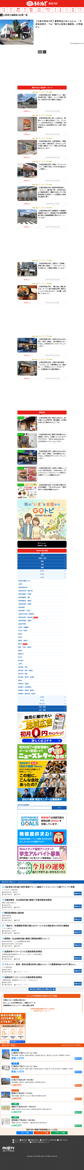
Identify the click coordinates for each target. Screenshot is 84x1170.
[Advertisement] (42, 70)
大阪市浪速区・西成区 (24, 620)
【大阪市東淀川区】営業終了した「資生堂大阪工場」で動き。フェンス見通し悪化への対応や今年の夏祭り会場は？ (52, 97)
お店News (39, 10)
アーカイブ (80, 10)
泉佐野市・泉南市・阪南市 (26, 690)
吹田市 (20, 634)
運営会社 (24, 1140)
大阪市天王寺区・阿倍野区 (26, 614)
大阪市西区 (21, 607)
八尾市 (20, 664)
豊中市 (22, 644)
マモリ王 (3, 10)
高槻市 (20, 650)
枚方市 (20, 657)
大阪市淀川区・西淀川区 (25, 591)
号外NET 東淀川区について (40, 1142)
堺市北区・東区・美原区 (25, 670)
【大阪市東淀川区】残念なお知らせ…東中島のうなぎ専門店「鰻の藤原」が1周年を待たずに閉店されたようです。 (52, 420)
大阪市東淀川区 (22, 587)
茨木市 (20, 637)
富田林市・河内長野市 (24, 687)
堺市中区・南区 (22, 674)
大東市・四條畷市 (23, 627)
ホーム (16, 1140)
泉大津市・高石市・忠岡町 (26, 677)
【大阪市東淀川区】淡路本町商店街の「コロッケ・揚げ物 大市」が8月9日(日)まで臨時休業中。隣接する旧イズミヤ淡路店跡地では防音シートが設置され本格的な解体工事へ (52, 192)
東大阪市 (20, 660)
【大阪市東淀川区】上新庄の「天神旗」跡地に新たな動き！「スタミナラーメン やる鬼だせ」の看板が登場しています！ (52, 266)
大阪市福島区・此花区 (24, 594)
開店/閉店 (31, 10)
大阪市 (20, 584)
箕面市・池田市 (22, 640)
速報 (73, 10)
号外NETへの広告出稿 (49, 1140)
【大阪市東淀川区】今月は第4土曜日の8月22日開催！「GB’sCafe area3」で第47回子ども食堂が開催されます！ (52, 487)
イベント (66, 10)
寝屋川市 (20, 654)
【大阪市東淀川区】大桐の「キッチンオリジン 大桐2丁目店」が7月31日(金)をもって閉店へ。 (52, 167)
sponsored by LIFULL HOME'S (71, 1045)
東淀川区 (53, 3)
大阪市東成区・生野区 (24, 604)
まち (55, 10)
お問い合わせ (63, 1140)
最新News (18, 10)
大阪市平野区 (22, 624)
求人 (25, 10)
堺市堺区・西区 (22, 667)
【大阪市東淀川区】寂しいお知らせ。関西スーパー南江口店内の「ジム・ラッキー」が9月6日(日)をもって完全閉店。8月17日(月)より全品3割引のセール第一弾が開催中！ (52, 122)
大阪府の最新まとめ (24, 581)
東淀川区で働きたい (9, 882)
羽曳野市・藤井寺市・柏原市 (26, 693)
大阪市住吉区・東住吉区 (28, 617)
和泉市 (20, 680)
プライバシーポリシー (21, 1142)
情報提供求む (34, 1140)
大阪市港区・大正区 (24, 610)
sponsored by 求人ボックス (25, 882)
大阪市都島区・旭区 (24, 597)
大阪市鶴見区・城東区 (24, 600)
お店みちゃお (48, 10)
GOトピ (10, 10)
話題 (60, 10)
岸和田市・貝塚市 (23, 683)
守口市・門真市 (22, 630)
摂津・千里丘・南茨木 (24, 647)
